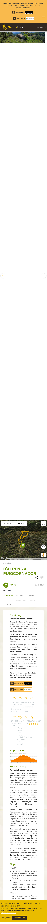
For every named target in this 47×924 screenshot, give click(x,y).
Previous (3, 276)
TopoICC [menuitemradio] (8, 523)
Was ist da (20, 596)
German (39, 27)
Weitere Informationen (8, 913)
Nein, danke (6, 918)
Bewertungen (21, 600)
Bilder (31, 596)
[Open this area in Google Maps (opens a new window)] (4, 558)
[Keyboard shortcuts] (9, 559)
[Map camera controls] (43, 546)
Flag (42, 578)
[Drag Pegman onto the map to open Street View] (43, 555)
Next (44, 276)
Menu (43, 17)
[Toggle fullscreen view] (43, 523)
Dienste (9, 604)
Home (13, 27)
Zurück (8, 563)
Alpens (10, 590)
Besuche (32, 600)
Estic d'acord (19, 918)
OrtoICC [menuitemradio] (20, 523)
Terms (44, 559)
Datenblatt (8, 596)
